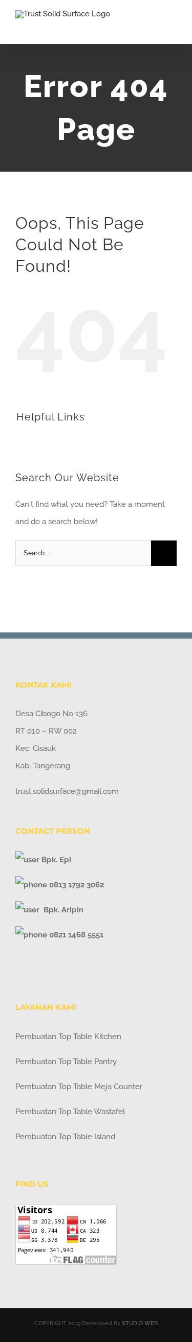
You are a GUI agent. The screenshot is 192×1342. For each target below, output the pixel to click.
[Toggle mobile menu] (172, 28)
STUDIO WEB (140, 1323)
